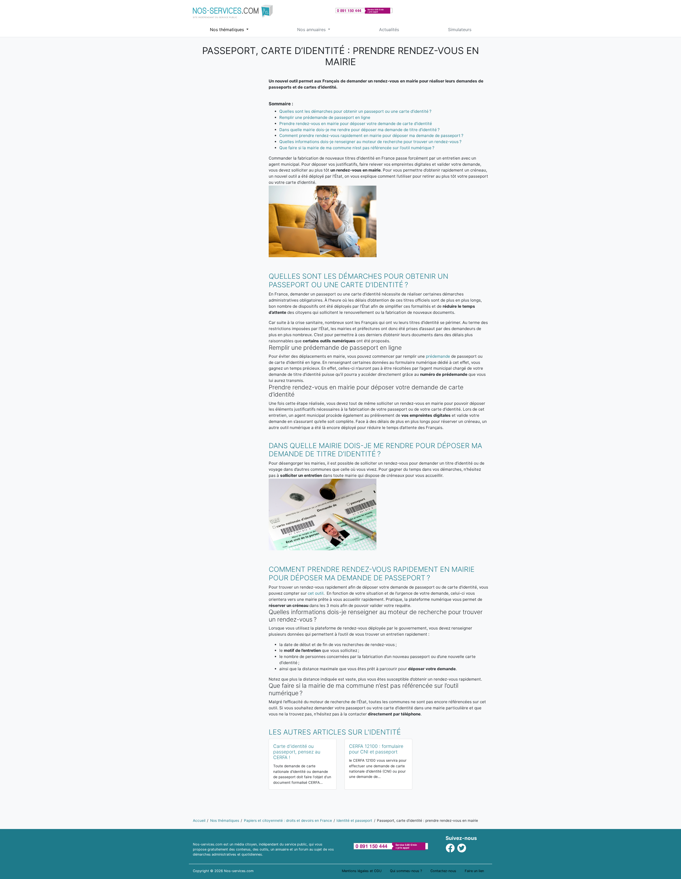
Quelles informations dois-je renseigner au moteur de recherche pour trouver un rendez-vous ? (370, 141)
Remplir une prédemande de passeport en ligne (324, 117)
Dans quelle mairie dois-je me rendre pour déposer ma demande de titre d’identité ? (359, 129)
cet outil (315, 593)
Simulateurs (459, 29)
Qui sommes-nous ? (406, 871)
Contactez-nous (443, 871)
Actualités (389, 29)
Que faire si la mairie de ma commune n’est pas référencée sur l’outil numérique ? (356, 147)
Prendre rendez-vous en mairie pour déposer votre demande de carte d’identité (355, 123)
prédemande (438, 356)
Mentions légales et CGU (361, 871)
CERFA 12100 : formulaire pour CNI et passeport (376, 749)
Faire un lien (474, 871)
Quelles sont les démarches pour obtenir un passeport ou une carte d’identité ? (355, 111)
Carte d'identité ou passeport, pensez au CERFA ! (296, 751)
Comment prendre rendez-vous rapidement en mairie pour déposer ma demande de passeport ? (371, 135)
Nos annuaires (312, 29)
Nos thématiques (227, 29)
